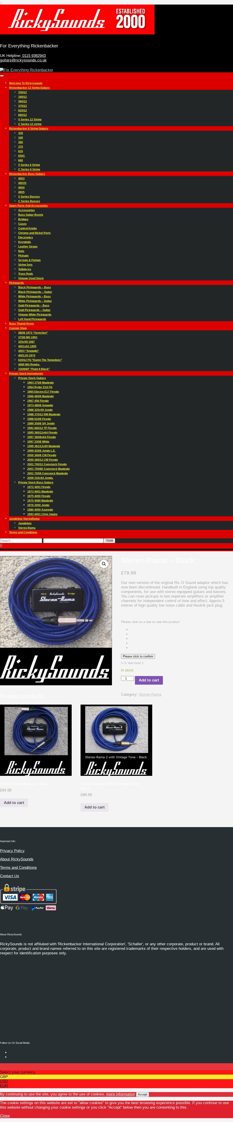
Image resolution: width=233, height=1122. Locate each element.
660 (20, 160)
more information (120, 1094)
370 (20, 146)
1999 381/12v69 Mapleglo (43, 446)
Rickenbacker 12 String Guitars (29, 87)
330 (20, 133)
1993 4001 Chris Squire (42, 514)
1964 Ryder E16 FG (39, 387)
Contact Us (9, 876)
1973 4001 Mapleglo (40, 491)
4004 (21, 187)
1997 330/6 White (38, 441)
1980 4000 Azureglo (40, 509)
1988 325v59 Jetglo (40, 410)
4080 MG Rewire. (29, 364)
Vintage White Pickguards (34, 314)
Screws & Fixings (29, 260)
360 (20, 142)
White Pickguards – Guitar (35, 301)
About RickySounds (16, 859)
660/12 (22, 115)
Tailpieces (24, 269)
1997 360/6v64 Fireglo (41, 437)
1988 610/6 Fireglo (39, 419)
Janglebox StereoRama (24, 518)
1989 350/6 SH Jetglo (41, 423)
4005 (21, 192)
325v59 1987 (26, 341)
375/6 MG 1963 (27, 337)
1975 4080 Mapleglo (40, 500)
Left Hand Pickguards (32, 319)
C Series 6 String (29, 169)
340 (20, 137)
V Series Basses (29, 196)
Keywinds (24, 242)
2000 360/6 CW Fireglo (41, 455)
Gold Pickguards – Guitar (34, 310)
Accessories (26, 210)
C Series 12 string (29, 124)
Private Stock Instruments (26, 373)
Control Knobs (27, 228)
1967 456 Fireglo (38, 400)
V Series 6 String (29, 165)
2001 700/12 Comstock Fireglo (47, 464)
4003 (21, 178)
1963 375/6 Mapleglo (40, 382)
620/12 (22, 110)
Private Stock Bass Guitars (35, 482)
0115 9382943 (33, 56)
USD (4, 1081)
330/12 (22, 92)
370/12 (22, 106)
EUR (4, 1086)
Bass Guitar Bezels (30, 214)
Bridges (23, 219)
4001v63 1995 (27, 346)
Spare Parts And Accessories (28, 205)
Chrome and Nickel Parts (34, 233)
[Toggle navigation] (2, 75)
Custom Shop (18, 328)
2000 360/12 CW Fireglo (42, 459)
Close (5, 1116)
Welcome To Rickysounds (26, 83)
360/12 (22, 101)
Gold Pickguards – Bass (33, 305)
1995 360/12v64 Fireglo (42, 432)
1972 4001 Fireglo (38, 487)
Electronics (25, 237)
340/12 (22, 96)
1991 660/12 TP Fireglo (42, 428)
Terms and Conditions (23, 532)
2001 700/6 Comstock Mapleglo (47, 473)
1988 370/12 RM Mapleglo (43, 414)
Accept (142, 1094)
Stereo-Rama (26, 527)
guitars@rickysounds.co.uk (23, 60)
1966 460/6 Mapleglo (40, 396)
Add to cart (149, 680)
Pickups (23, 255)
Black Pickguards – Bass (34, 287)
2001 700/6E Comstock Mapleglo (48, 468)
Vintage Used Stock (31, 278)
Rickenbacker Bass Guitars (27, 174)
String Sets (25, 264)
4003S (22, 183)
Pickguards (16, 282)
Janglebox (25, 523)
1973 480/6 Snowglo (40, 405)
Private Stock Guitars (32, 378)
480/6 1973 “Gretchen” (33, 332)
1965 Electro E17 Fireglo (43, 391)
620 (20, 151)
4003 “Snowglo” (28, 351)
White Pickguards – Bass (34, 296)
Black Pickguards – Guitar (35, 292)
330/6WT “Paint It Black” (34, 369)
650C (21, 155)
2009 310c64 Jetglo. (40, 478)
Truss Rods (25, 273)
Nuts (21, 251)
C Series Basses (29, 201)
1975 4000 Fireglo (38, 496)
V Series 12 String (29, 119)
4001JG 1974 (26, 355)
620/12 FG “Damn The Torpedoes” (40, 360)
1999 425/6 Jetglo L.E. (41, 450)
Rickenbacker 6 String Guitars (28, 128)
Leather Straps (28, 246)
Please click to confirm (138, 656)
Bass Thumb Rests (21, 323)
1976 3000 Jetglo (38, 505)
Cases (22, 223)
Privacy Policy (12, 851)
